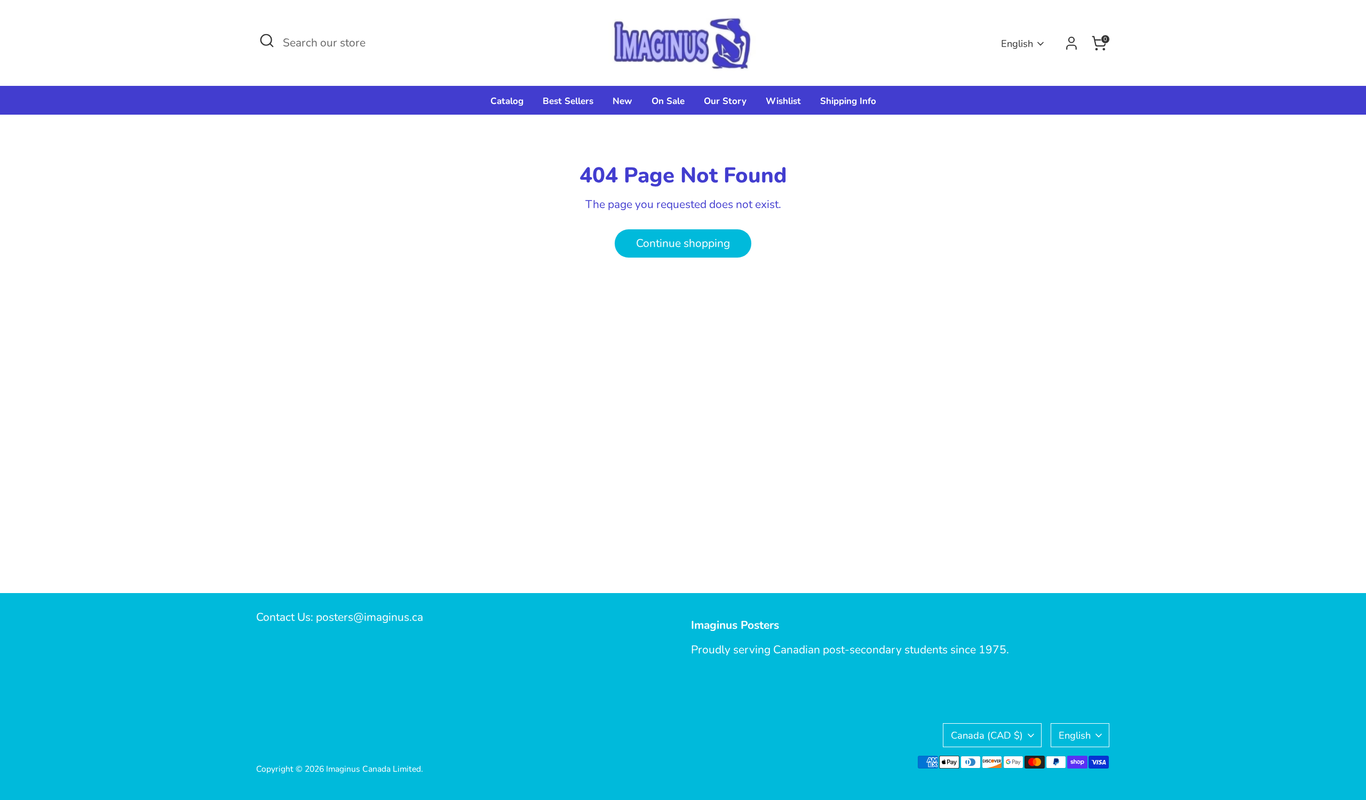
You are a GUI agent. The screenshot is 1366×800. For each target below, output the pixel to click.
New (622, 101)
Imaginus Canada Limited (373, 769)
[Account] (1071, 43)
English (1017, 43)
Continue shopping (683, 243)
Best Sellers (568, 101)
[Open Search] (266, 40)
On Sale (668, 101)
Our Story (725, 101)
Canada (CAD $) (987, 735)
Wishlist (783, 101)
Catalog (506, 101)
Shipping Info (848, 101)
